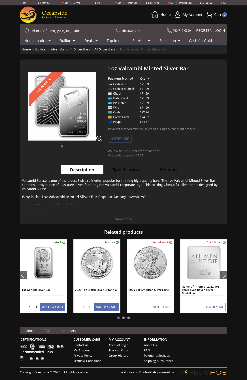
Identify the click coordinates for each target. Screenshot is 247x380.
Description (82, 170)
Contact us (80, 345)
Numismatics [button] (35, 40)
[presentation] (23, 275)
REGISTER (204, 30)
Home (165, 14)
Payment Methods (157, 355)
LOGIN (219, 30)
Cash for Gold (200, 40)
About (29, 330)
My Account (192, 14)
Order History (118, 355)
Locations (68, 330)
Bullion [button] (65, 40)
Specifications (127, 170)
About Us (150, 345)
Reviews (168, 170)
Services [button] (139, 40)
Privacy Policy (82, 355)
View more (123, 219)
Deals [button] (89, 40)
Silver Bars (82, 49)
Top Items (115, 40)
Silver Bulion (60, 49)
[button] (61, 146)
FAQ (47, 330)
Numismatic (126, 30)
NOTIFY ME (119, 138)
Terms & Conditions (87, 361)
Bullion (40, 49)
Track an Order (119, 350)
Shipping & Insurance (158, 361)
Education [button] (167, 40)
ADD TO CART (52, 307)
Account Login (118, 345)
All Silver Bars (104, 49)
